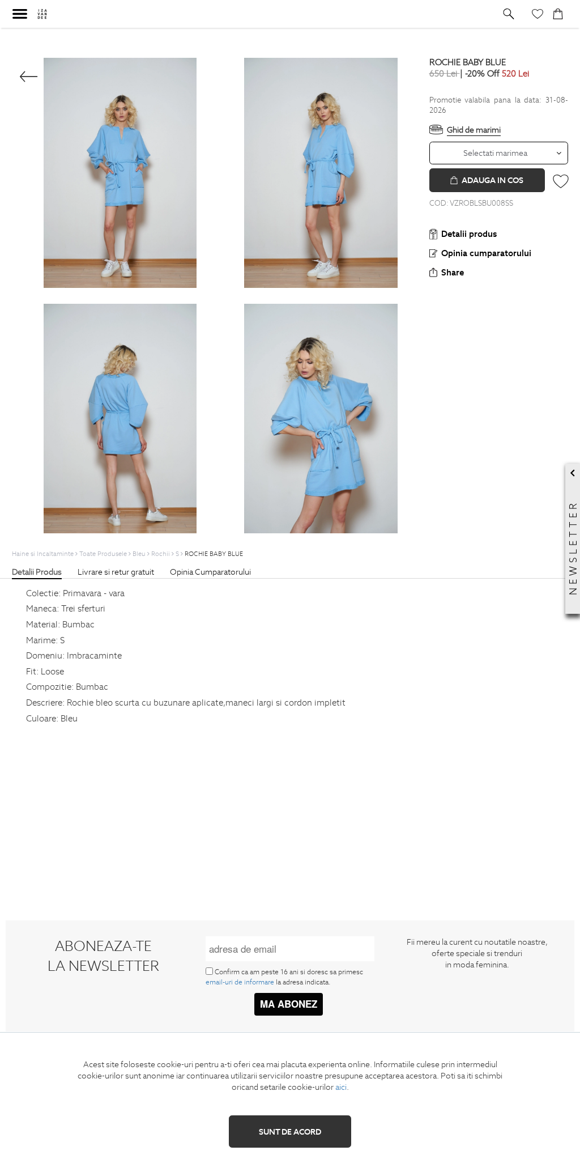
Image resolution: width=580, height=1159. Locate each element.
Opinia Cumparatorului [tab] (210, 572)
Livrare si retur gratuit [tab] (116, 572)
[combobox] (499, 153)
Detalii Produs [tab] (37, 572)
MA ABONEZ (288, 1004)
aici (341, 1087)
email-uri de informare (240, 982)
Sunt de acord (290, 1132)
